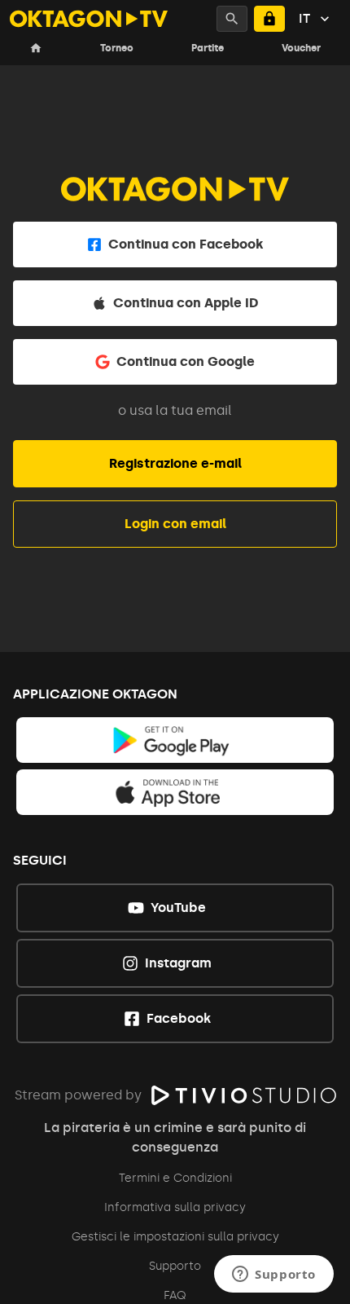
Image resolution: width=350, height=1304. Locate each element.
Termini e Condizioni (175, 1178)
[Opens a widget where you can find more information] (274, 1275)
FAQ (175, 1295)
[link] (175, 740)
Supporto (175, 1266)
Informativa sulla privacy (175, 1207)
